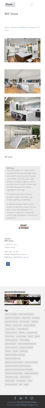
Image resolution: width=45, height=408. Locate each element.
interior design (21, 336)
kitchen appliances (11, 340)
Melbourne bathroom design (14, 355)
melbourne (23, 351)
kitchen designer (10, 344)
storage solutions (11, 384)
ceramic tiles (17, 325)
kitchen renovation (11, 347)
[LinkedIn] (20, 398)
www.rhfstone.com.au (20, 257)
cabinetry (35, 322)
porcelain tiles (21, 381)
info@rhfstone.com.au (18, 254)
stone (30, 381)
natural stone (9, 381)
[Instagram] (31, 398)
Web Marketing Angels (26, 402)
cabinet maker (24, 322)
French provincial (11, 333)
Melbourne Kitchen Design (13, 373)
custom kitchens (22, 329)
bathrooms (26, 318)
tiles (20, 384)
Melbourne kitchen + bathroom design (17, 366)
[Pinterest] (26, 398)
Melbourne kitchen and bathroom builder (19, 370)
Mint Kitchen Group (11, 377)
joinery (30, 336)
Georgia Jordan (32, 333)
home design (9, 336)
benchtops (35, 318)
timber (26, 384)
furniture (22, 333)
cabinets (8, 325)
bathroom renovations (12, 318)
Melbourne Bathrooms (12, 359)
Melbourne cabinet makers (14, 362)
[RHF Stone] (22, 62)
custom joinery (10, 329)
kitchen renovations (26, 347)
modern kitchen (25, 377)
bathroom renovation (26, 314)
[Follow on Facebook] (8, 264)
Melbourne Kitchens (31, 373)
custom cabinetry (29, 325)
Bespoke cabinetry (11, 322)
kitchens (8, 351)
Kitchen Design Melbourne (27, 344)
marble (15, 351)
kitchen (37, 336)
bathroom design (11, 314)
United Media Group (24, 405)
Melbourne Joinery (31, 362)
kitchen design (24, 340)
